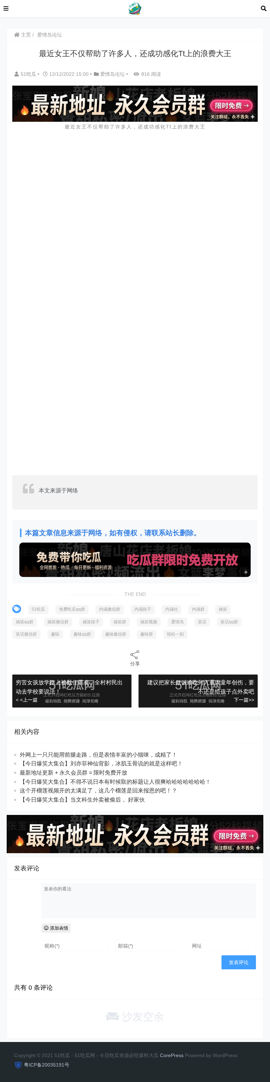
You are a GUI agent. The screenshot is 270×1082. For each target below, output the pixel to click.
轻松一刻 (175, 634)
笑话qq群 (229, 621)
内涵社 (171, 609)
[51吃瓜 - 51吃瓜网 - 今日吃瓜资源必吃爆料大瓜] (135, 8)
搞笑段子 (91, 621)
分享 (135, 663)
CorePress (172, 1055)
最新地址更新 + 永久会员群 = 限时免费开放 (73, 773)
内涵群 (198, 609)
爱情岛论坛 (49, 35)
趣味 (55, 634)
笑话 (202, 621)
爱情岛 (177, 621)
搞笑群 (120, 621)
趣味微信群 (115, 634)
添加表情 (58, 928)
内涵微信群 (109, 609)
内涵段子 (142, 609)
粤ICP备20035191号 (46, 1065)
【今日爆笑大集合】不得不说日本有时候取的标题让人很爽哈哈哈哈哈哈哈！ (115, 782)
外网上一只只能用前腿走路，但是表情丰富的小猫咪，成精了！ (98, 755)
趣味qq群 (82, 634)
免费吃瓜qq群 (72, 609)
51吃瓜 (29, 74)
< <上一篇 (27, 700)
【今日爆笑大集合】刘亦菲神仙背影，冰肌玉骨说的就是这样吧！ (101, 763)
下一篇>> (244, 700)
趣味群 (146, 634)
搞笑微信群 (58, 621)
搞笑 (223, 609)
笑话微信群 (26, 634)
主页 (25, 35)
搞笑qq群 (24, 621)
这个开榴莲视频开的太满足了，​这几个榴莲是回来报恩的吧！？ (98, 791)
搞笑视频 (148, 621)
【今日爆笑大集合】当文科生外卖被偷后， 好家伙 (82, 800)
